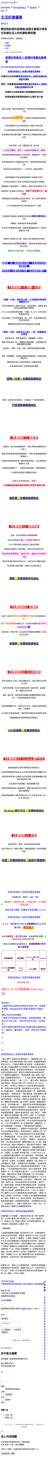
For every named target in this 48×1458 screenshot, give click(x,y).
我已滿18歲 (5, 1453)
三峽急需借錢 (38, 1284)
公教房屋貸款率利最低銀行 (11, 1284)
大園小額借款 (27, 1284)
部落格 (8, 46)
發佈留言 (5, 1332)
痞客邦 (24, 1309)
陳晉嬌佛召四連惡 (8, 1296)
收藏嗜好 (19, 38)
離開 (12, 1453)
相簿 (7, 43)
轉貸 (38, 67)
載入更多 (5, 1319)
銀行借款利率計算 (29, 67)
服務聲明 (24, 1427)
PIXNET (10, 1424)
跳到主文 (4, 23)
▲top (3, 1314)
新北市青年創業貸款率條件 (11, 67)
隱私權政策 (39, 1424)
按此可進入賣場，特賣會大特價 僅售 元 (25, 910)
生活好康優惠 (11, 17)
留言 (29, 1309)
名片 (7, 48)
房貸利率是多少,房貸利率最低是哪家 (24, 72)
